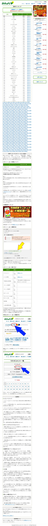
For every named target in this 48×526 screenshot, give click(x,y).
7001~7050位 (11, 144)
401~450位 (14, 103)
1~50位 (4, 102)
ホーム (23, 3)
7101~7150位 (23, 144)
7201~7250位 (7, 145)
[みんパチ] (7, 3)
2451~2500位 (5, 116)
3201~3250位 (13, 120)
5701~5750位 (17, 135)
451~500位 (19, 103)
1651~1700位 (17, 110)
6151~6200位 (17, 138)
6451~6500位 (24, 140)
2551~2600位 (17, 116)
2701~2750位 (7, 117)
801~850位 (26, 105)
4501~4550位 (7, 128)
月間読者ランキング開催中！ (17, 10)
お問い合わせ (39, 77)
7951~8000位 (17, 149)
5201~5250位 (11, 133)
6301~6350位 (7, 140)
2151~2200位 (23, 113)
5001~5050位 (13, 131)
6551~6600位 (11, 141)
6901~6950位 (24, 142)
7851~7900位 (5, 149)
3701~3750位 (18, 123)
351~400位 (10, 103)
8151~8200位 (13, 151)
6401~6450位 (18, 140)
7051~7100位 (17, 144)
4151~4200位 (18, 126)
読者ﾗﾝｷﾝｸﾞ (33, 3)
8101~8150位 (7, 151)
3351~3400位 (5, 121)
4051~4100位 (7, 126)
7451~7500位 (11, 147)
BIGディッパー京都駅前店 (39, 33)
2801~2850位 (18, 117)
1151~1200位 (11, 107)
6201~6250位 (23, 138)
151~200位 (17, 102)
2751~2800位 (13, 117)
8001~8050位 (23, 149)
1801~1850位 (7, 112)
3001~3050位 (17, 119)
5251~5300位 (17, 133)
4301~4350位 (11, 127)
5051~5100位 (18, 131)
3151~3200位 (7, 120)
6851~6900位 (18, 142)
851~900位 (5, 106)
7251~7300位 (13, 145)
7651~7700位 (7, 148)
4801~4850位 (17, 130)
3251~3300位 (18, 120)
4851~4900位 (23, 130)
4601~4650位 (18, 128)
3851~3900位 (11, 124)
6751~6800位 (7, 142)
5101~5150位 (24, 131)
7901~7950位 (11, 149)
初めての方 (28, 3)
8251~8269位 (24, 151)
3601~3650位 (7, 123)
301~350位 (5, 103)
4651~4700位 (24, 128)
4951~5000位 (7, 131)
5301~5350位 (23, 133)
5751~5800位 (23, 135)
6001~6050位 (24, 137)
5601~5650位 (5, 135)
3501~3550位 (23, 121)
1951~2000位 (24, 112)
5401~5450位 (7, 134)
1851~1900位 (13, 112)
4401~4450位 (23, 127)
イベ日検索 (39, 3)
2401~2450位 (24, 114)
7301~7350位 (18, 145)
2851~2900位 (24, 117)
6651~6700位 (23, 141)
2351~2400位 (18, 114)
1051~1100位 (26, 106)
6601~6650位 (17, 141)
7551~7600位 (23, 147)
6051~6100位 (5, 138)
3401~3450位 (11, 121)
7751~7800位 (18, 148)
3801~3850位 (5, 124)
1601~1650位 (11, 110)
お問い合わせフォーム (9, 504)
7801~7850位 (24, 148)
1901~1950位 (18, 112)
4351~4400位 (17, 127)
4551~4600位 (13, 128)
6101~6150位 (11, 138)
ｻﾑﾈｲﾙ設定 (44, 3)
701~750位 (16, 105)
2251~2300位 (7, 114)
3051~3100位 (23, 119)
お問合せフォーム (27, 520)
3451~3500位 (17, 121)
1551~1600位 (5, 110)
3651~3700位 (13, 123)
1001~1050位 (21, 106)
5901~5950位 (13, 137)
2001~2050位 (5, 113)
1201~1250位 (17, 107)
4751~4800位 (11, 130)
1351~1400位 (7, 109)
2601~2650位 (23, 116)
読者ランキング (40, 81)
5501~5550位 (18, 134)
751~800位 (21, 105)
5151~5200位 (5, 133)
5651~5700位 (11, 135)
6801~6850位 (13, 142)
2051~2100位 (11, 113)
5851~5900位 (7, 137)
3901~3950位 (17, 124)
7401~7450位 (5, 147)
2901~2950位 (5, 119)
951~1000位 (15, 106)
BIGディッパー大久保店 (39, 58)
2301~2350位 (13, 114)
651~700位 (11, 105)
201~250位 (22, 102)
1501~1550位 (24, 109)
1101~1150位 (5, 107)
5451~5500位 (13, 134)
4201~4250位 (24, 126)
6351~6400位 (13, 140)
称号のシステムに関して (8, 515)
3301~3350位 (24, 120)
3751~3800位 (24, 123)
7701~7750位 (13, 148)
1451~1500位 (18, 109)
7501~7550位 (17, 147)
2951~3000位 (11, 119)
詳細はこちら (15, 224)
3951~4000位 (23, 124)
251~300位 (27, 102)
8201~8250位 (18, 151)
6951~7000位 (5, 144)
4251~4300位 (5, 127)
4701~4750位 (5, 130)
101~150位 (12, 102)
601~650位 (6, 105)
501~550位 (24, 103)
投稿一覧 (28, 17)
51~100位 (8, 102)
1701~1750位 (23, 110)
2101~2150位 (17, 113)
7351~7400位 (24, 145)
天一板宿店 (38, 48)
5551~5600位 (24, 134)
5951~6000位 (18, 137)
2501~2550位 (11, 116)
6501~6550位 (5, 141)
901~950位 (10, 106)
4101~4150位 (13, 126)
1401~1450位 (13, 109)
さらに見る (39, 72)
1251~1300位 (23, 107)
